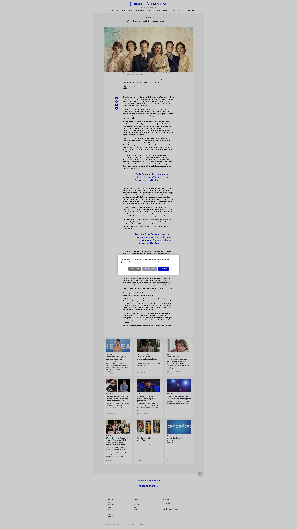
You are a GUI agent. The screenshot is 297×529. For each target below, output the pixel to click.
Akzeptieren (163, 268)
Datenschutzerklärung (135, 263)
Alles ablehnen (134, 268)
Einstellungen (149, 268)
